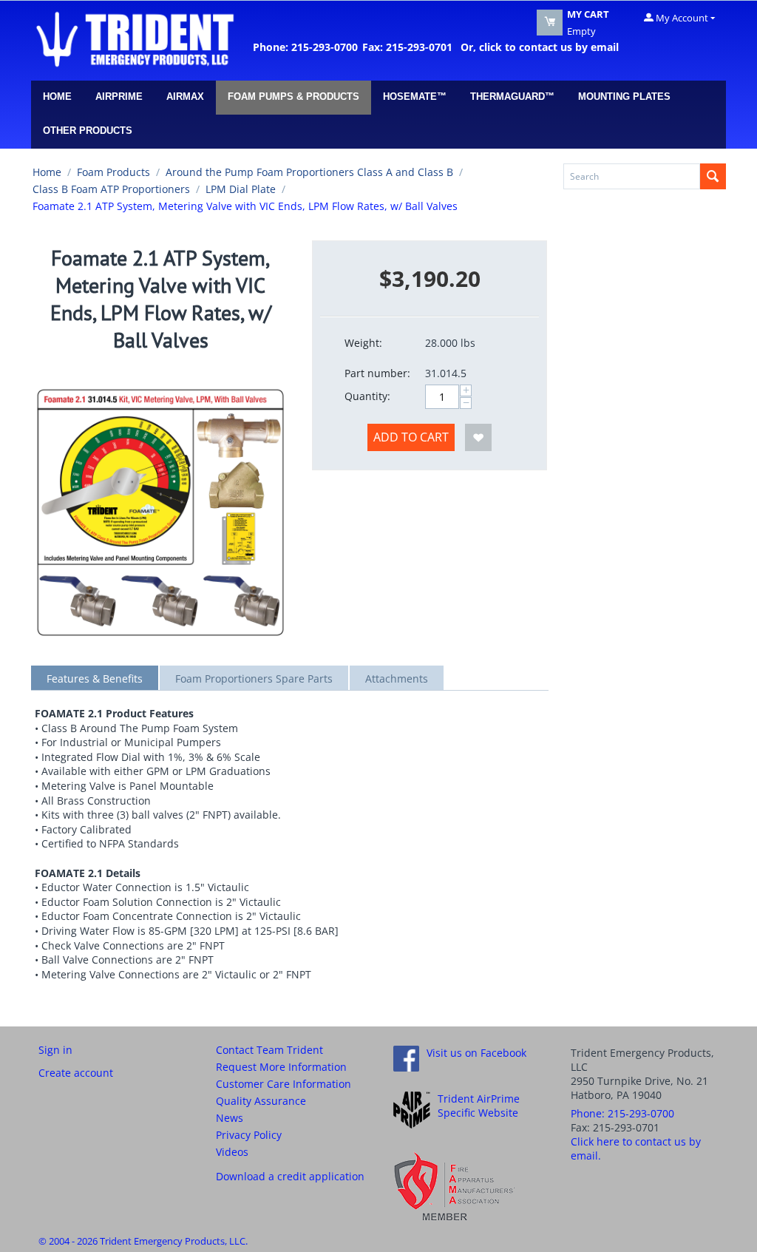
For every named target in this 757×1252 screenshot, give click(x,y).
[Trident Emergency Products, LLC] (134, 38)
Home (57, 96)
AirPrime (119, 96)
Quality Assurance (261, 1101)
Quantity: (367, 396)
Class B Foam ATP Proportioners (111, 189)
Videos (232, 1152)
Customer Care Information (283, 1084)
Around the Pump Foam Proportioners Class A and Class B (309, 172)
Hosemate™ (415, 96)
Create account (75, 1073)
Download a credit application (290, 1176)
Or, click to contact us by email (537, 47)
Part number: (377, 373)
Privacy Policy (249, 1135)
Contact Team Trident (269, 1050)
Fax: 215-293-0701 (407, 47)
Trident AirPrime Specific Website (479, 1106)
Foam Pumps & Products (293, 96)
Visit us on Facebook (476, 1053)
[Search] (713, 176)
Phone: (622, 1113)
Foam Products (113, 172)
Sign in (55, 1050)
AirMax (185, 96)
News (229, 1118)
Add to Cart (411, 437)
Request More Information (281, 1067)
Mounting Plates (624, 96)
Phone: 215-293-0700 (305, 47)
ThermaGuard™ (512, 96)
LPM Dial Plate (241, 189)
